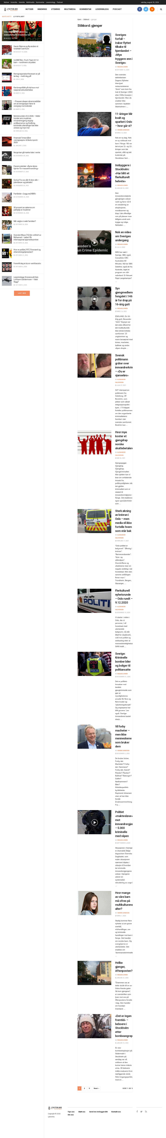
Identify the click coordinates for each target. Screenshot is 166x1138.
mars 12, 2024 (121, 133)
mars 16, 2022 (121, 311)
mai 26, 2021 (120, 458)
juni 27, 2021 (121, 385)
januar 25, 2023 (122, 188)
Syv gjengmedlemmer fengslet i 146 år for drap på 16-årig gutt (126, 296)
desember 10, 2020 (123, 612)
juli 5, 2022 (120, 247)
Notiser (6, 2)
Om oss (71, 1115)
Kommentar (40, 2)
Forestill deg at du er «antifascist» (27, 263)
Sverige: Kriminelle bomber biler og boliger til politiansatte (123, 661)
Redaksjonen (122, 67)
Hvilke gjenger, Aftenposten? (124, 966)
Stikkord (86, 19)
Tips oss (71, 1112)
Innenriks (14, 2)
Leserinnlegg (50, 2)
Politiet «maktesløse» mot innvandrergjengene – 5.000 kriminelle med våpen (127, 824)
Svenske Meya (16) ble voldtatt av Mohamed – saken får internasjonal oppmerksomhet (27, 237)
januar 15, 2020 (122, 1043)
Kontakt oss (116, 1112)
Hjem (79, 19)
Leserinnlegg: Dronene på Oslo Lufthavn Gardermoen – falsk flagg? (26, 279)
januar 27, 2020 (122, 978)
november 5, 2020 (122, 753)
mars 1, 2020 (121, 916)
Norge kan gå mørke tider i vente (27, 152)
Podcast (60, 2)
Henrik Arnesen (123, 130)
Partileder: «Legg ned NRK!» (25, 194)
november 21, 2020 (123, 676)
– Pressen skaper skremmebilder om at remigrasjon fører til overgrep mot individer (27, 103)
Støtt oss (81, 1112)
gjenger (94, 19)
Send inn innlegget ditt (98, 1112)
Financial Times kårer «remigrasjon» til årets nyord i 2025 (26, 140)
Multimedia (30, 2)
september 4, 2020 (123, 843)
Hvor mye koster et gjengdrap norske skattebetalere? (125, 440)
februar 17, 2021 (122, 541)
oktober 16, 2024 (122, 70)
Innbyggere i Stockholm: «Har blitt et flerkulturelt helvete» (123, 173)
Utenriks (22, 2)
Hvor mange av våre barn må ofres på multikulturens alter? (124, 900)
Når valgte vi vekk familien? (25, 221)
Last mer (22, 293)
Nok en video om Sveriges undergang (123, 236)
